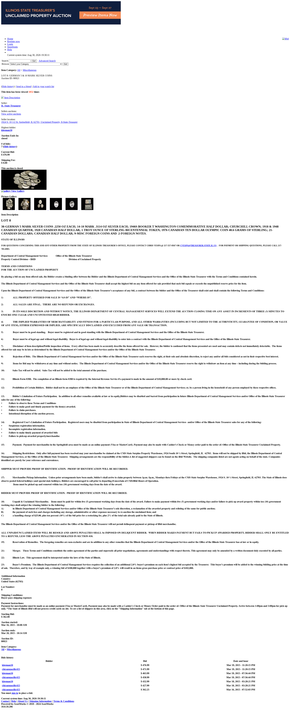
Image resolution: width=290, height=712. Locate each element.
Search (5, 60)
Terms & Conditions (63, 701)
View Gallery (17, 191)
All (18, 70)
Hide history (8, 86)
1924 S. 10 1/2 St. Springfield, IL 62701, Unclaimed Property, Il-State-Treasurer (39, 122)
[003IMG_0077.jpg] (40, 209)
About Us (22, 701)
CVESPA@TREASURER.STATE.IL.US (198, 245)
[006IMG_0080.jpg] (87, 209)
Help (13, 701)
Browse (6, 64)
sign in (14, 693)
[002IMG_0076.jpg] (25, 209)
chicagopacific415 (11, 669)
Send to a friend (23, 86)
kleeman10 (6, 130)
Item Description (12, 97)
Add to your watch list (43, 86)
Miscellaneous (29, 70)
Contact (5, 701)
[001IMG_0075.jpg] (9, 209)
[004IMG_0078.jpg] (56, 209)
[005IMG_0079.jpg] (72, 209)
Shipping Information (40, 701)
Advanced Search (47, 60)
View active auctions (11, 114)
